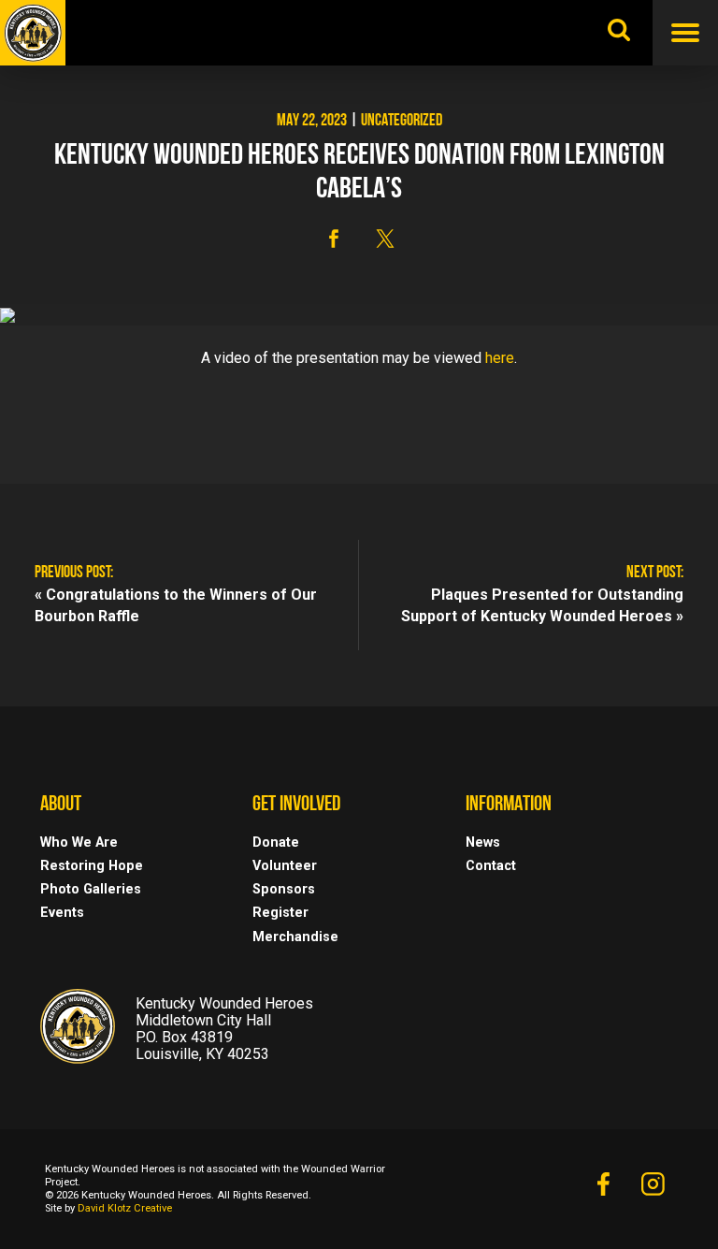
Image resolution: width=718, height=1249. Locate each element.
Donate (275, 842)
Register (280, 913)
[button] (333, 238)
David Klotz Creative (125, 1208)
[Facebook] (603, 1189)
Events (62, 913)
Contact (491, 866)
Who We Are (79, 842)
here (499, 358)
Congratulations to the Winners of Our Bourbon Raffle (176, 605)
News (483, 842)
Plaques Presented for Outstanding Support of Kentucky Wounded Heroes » (542, 605)
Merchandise (295, 937)
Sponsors (283, 889)
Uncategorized (401, 121)
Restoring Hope (91, 866)
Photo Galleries (90, 889)
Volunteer (284, 866)
